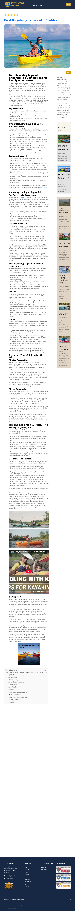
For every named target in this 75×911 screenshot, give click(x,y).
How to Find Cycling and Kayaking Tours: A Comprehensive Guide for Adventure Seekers (64, 279)
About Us (27, 869)
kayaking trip (43, 187)
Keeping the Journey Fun (16, 699)
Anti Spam (27, 874)
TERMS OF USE (28, 882)
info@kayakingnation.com (12, 876)
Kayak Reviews (37, 5)
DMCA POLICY (28, 877)
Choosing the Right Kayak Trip (16, 681)
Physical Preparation (15, 694)
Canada (12, 689)
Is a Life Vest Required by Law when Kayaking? (23, 797)
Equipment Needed (15, 679)
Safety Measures (14, 677)
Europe (12, 691)
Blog (26, 884)
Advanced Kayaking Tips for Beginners (64, 314)
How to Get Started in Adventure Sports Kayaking (64, 244)
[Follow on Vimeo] (70, 900)
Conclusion (11, 702)
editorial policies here (51, 905)
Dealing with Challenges (16, 701)
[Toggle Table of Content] (45, 670)
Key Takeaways (14, 674)
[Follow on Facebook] (66, 900)
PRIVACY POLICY (28, 879)
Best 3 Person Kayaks (15, 747)
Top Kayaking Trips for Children (17, 686)
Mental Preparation (15, 696)
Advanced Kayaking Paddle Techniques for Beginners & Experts (64, 348)
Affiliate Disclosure (29, 886)
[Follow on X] (68, 900)
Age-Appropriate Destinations (17, 682)
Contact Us (27, 872)
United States (14, 687)
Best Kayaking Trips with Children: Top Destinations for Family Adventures (26, 672)
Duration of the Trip (15, 684)
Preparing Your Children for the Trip (18, 692)
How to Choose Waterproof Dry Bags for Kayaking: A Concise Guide (30, 847)
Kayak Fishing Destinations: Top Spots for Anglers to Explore (63, 211)
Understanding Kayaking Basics (17, 676)
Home (33, 3)
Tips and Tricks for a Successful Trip (18, 697)
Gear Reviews (40, 3)
